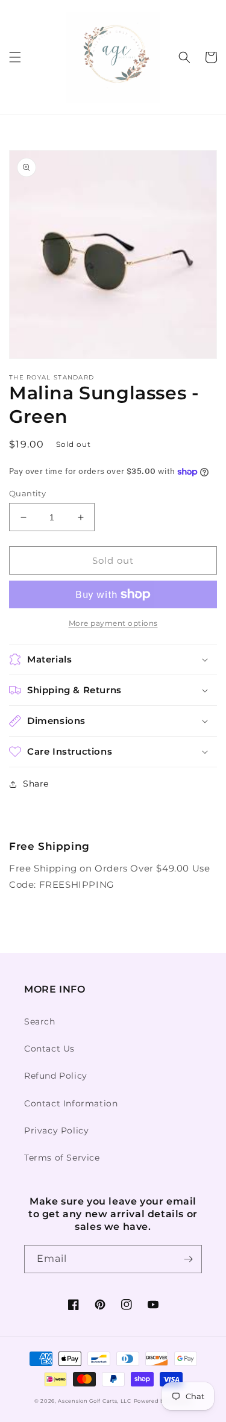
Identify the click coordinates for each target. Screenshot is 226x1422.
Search (39, 1021)
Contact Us (49, 1048)
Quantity (27, 493)
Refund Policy (55, 1075)
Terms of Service (62, 1157)
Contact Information (71, 1103)
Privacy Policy (56, 1130)
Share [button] (36, 783)
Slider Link (34, 831)
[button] (15, 57)
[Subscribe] (188, 1259)
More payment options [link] (113, 623)
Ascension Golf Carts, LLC (94, 1401)
